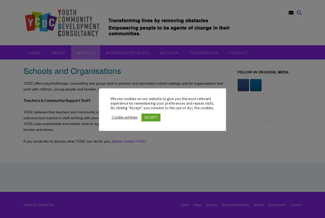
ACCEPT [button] (150, 117)
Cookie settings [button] (125, 117)
